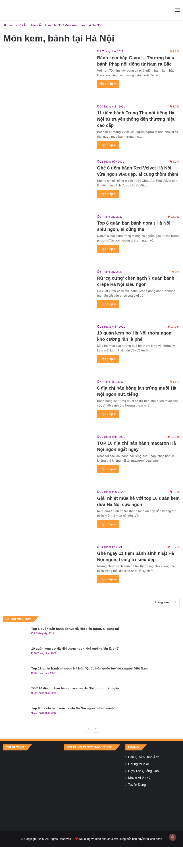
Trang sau (162, 602)
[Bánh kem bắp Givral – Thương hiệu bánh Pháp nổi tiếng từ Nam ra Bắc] (47, 74)
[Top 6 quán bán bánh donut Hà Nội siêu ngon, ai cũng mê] (47, 239)
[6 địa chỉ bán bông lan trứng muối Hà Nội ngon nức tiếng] (47, 404)
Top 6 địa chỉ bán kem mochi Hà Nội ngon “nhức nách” (73, 708)
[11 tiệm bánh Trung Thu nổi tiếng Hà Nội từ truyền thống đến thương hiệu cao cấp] (47, 129)
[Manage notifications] (172, 837)
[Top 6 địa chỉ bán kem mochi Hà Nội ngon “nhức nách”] (15, 714)
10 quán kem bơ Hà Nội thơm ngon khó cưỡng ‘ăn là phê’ (75, 648)
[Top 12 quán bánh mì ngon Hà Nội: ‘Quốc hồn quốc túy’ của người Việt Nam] (15, 674)
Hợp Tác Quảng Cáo (143, 771)
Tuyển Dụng (137, 785)
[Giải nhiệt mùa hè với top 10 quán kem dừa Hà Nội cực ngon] (47, 514)
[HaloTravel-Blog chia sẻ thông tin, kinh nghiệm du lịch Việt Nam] (91, 10)
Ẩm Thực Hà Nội (50, 25)
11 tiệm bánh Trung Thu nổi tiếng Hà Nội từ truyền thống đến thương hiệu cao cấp (136, 119)
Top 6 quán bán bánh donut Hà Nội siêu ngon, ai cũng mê (75, 628)
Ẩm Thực (30, 25)
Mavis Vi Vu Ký (139, 778)
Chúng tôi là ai (138, 764)
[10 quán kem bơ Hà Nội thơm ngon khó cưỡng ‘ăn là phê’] (47, 349)
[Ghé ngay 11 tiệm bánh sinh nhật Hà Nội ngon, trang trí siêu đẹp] (47, 570)
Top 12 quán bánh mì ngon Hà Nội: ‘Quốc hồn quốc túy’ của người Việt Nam (89, 668)
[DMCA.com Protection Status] (91, 787)
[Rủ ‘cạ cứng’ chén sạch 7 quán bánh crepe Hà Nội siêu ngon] (47, 294)
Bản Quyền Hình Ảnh (143, 757)
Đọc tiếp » (108, 83)
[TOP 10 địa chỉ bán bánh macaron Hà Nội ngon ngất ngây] (47, 459)
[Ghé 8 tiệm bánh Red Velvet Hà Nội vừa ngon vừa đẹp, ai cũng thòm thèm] (47, 184)
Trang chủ (13, 25)
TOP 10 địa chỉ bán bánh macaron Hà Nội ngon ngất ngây (75, 688)
